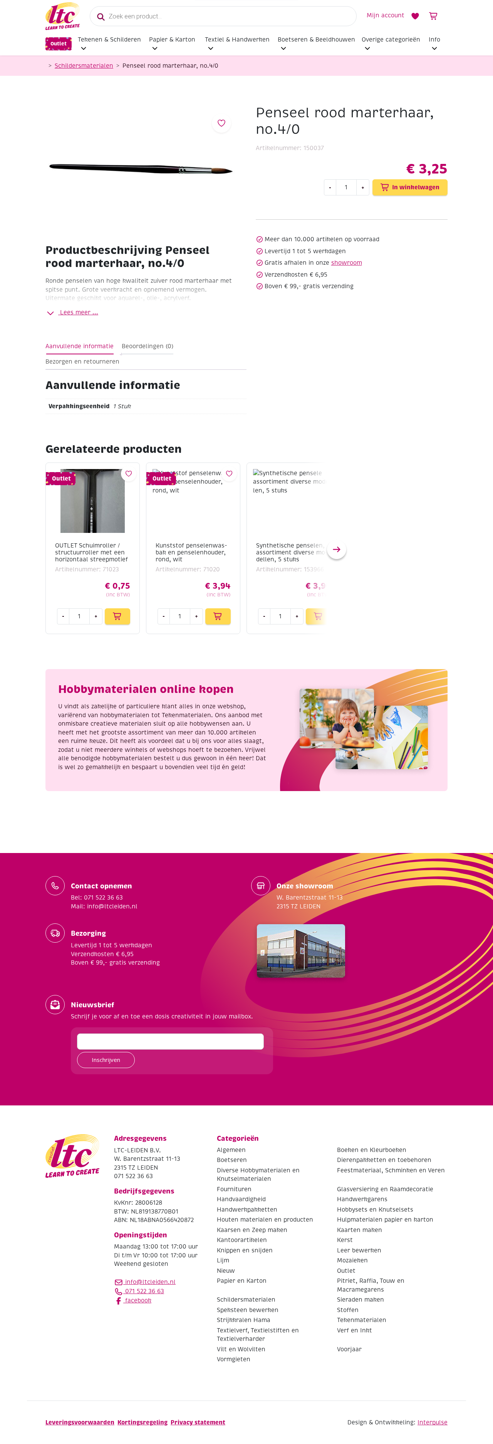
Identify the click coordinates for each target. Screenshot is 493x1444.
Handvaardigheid (241, 1199)
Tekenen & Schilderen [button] (109, 39)
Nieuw (226, 1270)
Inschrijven (106, 1059)
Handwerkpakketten (247, 1209)
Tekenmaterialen (361, 1320)
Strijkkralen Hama (243, 1320)
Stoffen (348, 1310)
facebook (137, 1300)
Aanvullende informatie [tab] (79, 346)
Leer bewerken (359, 1250)
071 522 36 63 (143, 1291)
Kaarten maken (359, 1230)
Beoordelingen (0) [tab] (147, 346)
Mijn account (385, 15)
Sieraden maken (360, 1299)
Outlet (58, 43)
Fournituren (234, 1189)
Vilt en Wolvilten (241, 1349)
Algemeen (231, 1150)
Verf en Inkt (354, 1330)
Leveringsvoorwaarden (79, 1422)
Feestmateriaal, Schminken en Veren (391, 1170)
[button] (336, 549)
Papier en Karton (242, 1280)
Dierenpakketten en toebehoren (384, 1160)
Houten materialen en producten (265, 1219)
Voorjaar (349, 1349)
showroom (346, 262)
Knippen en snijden (245, 1250)
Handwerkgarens (362, 1199)
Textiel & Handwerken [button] (237, 39)
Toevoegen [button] (117, 616)
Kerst (345, 1240)
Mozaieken (352, 1260)
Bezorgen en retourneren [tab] (82, 361)
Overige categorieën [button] (391, 39)
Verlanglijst (415, 16)
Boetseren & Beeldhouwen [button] (316, 39)
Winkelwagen (433, 16)
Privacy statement (198, 1422)
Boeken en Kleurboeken (371, 1150)
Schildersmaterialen (84, 65)
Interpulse (433, 1422)
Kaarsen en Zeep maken (252, 1230)
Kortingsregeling (142, 1422)
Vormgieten (233, 1359)
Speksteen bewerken (247, 1310)
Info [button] (434, 39)
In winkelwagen (415, 187)
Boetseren (232, 1160)
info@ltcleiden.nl (150, 1282)
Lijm (223, 1260)
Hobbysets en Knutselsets (375, 1209)
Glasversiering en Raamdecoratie (385, 1189)
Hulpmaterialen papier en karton (385, 1219)
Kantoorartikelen (242, 1240)
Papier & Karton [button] (172, 39)
